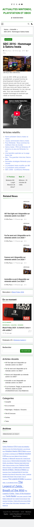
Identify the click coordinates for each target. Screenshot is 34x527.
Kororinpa (28, 451)
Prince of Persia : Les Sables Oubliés (12, 467)
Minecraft (12, 458)
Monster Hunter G (7, 460)
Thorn (4, 496)
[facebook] (12, 4)
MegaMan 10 (6, 458)
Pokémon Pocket (24, 465)
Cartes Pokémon (8, 446)
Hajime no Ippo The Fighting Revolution (13, 449)
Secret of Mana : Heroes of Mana (14, 470)
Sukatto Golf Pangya (8, 476)
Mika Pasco (8, 51)
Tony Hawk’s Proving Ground (20, 498)
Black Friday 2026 (18, 292)
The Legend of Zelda (16, 479)
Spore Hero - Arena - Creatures (23, 474)
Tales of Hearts (18, 476)
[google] (19, 4)
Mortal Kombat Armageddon (18, 460)
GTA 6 (16, 446)
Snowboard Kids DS (17, 472)
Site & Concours (10, 413)
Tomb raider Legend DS (22, 496)
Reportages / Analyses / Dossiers (13, 325)
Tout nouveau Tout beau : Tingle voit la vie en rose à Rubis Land (17, 501)
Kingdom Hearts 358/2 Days (15, 451)
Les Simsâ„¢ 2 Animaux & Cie (10, 453)
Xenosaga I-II (23, 503)
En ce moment (7, 322)
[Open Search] (28, 24)
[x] (16, 4)
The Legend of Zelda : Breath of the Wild (13, 486)
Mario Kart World (10, 456)
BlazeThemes (17, 516)
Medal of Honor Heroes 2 (21, 456)
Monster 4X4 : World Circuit (23, 458)
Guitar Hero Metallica (23, 446)
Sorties (7, 417)
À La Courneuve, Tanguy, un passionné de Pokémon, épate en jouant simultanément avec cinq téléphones (18, 389)
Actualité (8, 39)
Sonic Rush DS (11, 474)
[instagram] (14, 4)
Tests (7, 421)
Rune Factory (26, 467)
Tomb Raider (11, 496)
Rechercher (7, 347)
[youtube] (21, 4)
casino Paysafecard (16, 514)
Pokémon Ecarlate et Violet (12, 465)
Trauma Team (9, 503)
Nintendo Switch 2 (20, 340)
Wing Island (16, 503)
